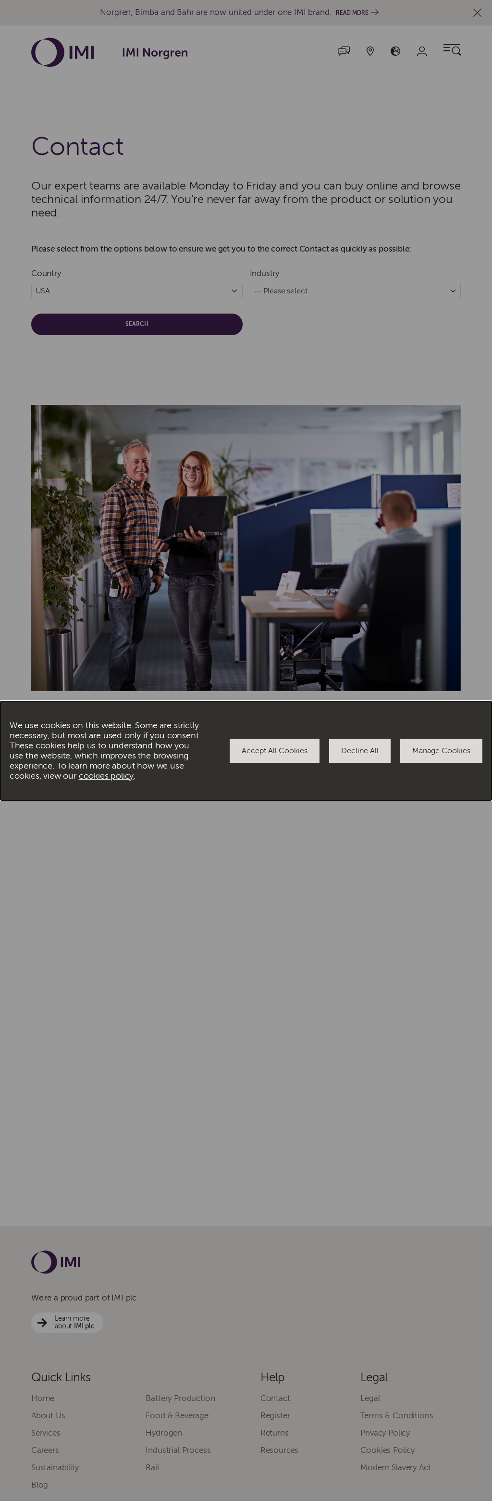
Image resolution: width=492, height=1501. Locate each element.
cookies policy (106, 776)
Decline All (360, 750)
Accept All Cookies (275, 750)
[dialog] (246, 751)
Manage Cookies (441, 750)
